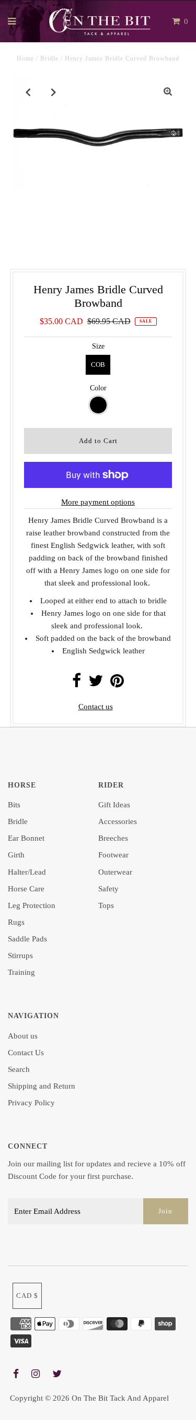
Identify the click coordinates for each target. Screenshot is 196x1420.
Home (25, 58)
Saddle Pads (27, 939)
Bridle (49, 58)
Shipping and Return (41, 1086)
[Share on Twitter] (95, 683)
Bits (14, 805)
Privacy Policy (31, 1103)
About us (23, 1036)
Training (21, 972)
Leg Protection (31, 905)
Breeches (113, 838)
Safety (108, 889)
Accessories (117, 821)
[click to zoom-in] (167, 91)
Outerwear (115, 872)
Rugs (16, 922)
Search (19, 1069)
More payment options (98, 502)
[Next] (53, 91)
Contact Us (26, 1052)
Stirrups (20, 955)
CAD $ (27, 1295)
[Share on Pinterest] (117, 683)
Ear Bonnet (26, 838)
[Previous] (28, 91)
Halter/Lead (27, 872)
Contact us (95, 706)
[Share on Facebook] (76, 683)
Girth (16, 855)
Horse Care (26, 889)
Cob (98, 364)
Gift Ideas (114, 805)
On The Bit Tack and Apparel (120, 1398)
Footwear (113, 855)
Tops (106, 905)
